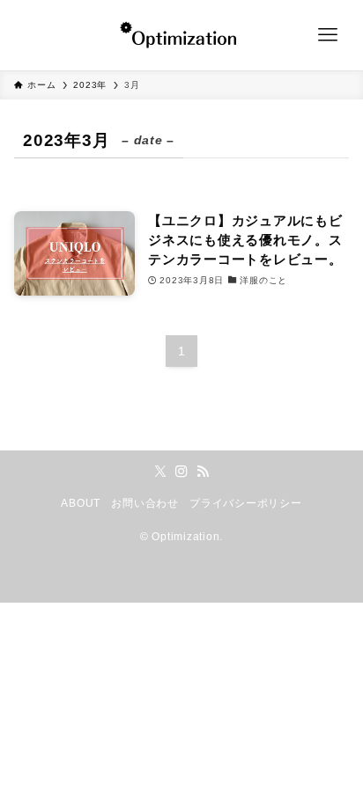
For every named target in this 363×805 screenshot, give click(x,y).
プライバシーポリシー (245, 503)
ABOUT (80, 503)
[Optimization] (181, 35)
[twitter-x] (160, 471)
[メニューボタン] (328, 35)
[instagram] (181, 471)
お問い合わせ (144, 503)
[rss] (203, 471)
